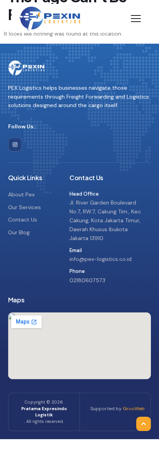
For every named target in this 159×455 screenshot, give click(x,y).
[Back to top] (143, 406)
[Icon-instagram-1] (15, 145)
